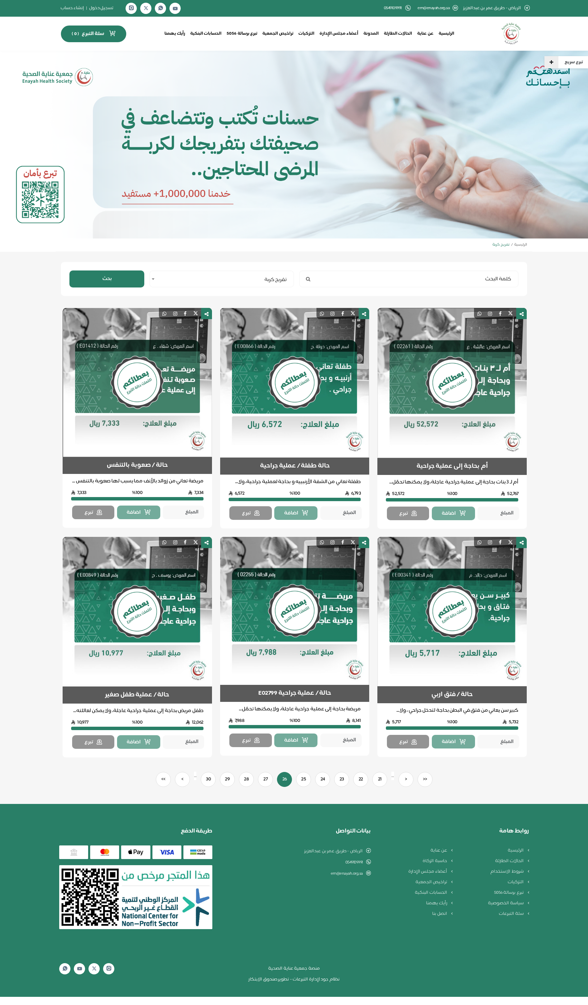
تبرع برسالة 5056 (242, 33)
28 (246, 779)
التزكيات (306, 33)
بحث (107, 279)
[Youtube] (175, 8)
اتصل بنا (440, 914)
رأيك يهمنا (174, 33)
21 (380, 779)
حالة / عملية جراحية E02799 (294, 693)
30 (208, 779)
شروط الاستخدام (507, 871)
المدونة (371, 33)
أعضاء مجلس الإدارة (339, 33)
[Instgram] (131, 8)
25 (303, 779)
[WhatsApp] (160, 8)
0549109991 (354, 862)
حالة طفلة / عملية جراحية (295, 466)
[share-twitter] (510, 313)
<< (425, 779)
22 (361, 779)
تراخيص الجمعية (277, 33)
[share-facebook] (500, 313)
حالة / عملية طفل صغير (137, 695)
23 (342, 779)
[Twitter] (146, 8)
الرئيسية (446, 33)
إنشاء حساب (72, 8)
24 (323, 779)
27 (265, 779)
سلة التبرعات (511, 914)
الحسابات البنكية (206, 33)
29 (227, 779)
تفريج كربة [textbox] (275, 280)
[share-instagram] (490, 313)
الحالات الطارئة (398, 33)
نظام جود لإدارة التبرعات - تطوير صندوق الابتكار (294, 979)
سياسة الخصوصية (506, 903)
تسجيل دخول (101, 8)
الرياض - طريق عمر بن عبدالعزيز (333, 851)
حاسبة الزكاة (435, 861)
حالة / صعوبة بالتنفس (137, 465)
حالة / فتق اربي (452, 695)
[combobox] (221, 278)
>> (163, 779)
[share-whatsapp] (479, 313)
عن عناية (425, 33)
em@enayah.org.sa (434, 8)
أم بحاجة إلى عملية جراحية (452, 466)
